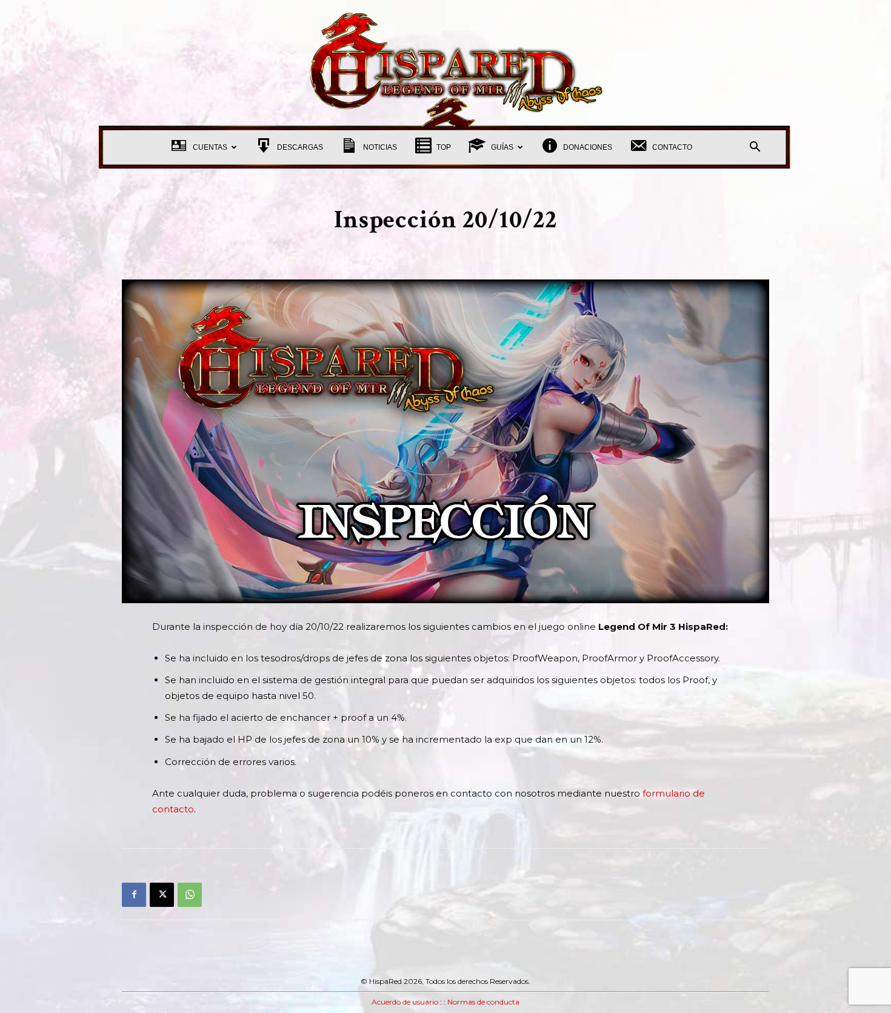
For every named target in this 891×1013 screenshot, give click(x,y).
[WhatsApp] (190, 895)
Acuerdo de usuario (405, 1001)
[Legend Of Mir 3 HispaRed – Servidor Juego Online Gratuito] (445, 63)
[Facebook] (134, 895)
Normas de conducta (483, 1001)
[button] (754, 148)
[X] (162, 895)
